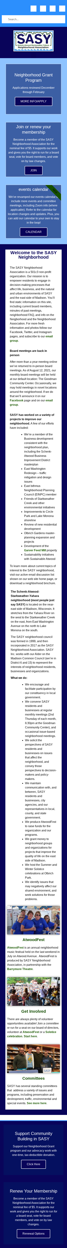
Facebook (16, 400)
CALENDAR (34, 231)
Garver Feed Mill (35, 550)
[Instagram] (62, 9)
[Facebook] (34, 9)
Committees (33, 1078)
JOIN (33, 170)
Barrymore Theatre (20, 969)
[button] (33, 56)
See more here (36, 1103)
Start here (30, 1036)
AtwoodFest (33, 940)
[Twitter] (43, 9)
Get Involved (33, 1011)
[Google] (53, 9)
